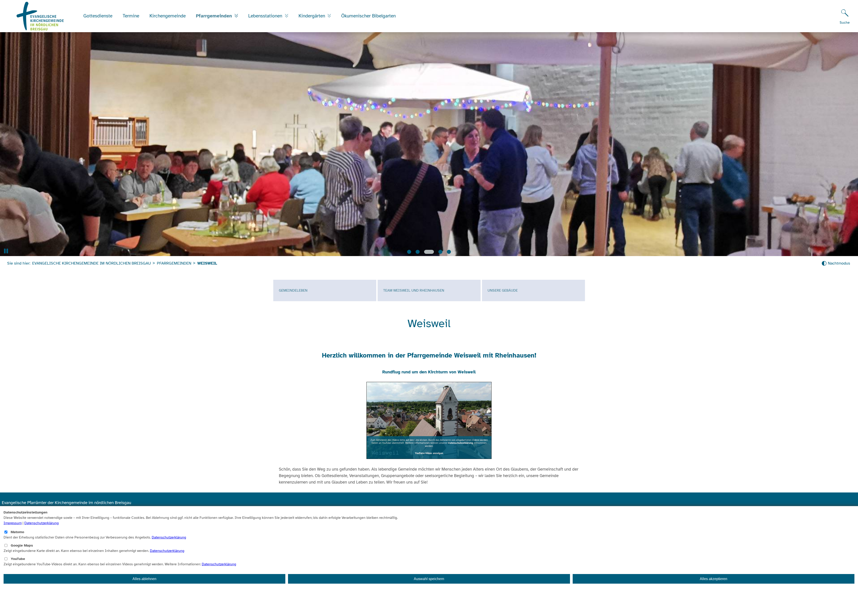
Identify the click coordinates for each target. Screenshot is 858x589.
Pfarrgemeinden (214, 16)
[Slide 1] (409, 251)
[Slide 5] (446, 251)
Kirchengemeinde (167, 16)
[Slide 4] (435, 251)
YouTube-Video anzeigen (429, 452)
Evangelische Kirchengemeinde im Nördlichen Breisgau (91, 263)
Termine (131, 16)
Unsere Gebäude (503, 290)
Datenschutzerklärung (460, 442)
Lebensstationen (266, 16)
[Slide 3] (426, 251)
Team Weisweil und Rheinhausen (413, 290)
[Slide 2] (417, 251)
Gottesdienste (97, 16)
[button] (6, 251)
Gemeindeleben (293, 290)
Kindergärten (312, 16)
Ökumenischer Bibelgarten (368, 16)
